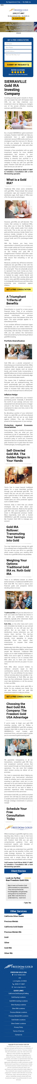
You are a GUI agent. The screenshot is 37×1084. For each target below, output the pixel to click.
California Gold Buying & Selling (19, 993)
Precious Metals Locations (18, 1012)
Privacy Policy (18, 1027)
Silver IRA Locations (18, 1008)
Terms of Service (18, 1031)
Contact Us (18, 1035)
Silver (6, 942)
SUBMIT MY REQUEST (17, 65)
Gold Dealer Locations (18, 1020)
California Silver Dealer (14, 916)
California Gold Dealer (13, 927)
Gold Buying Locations (18, 997)
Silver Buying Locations (18, 1005)
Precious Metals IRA (12, 932)
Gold (6, 937)
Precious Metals (11, 921)
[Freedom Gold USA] (18, 964)
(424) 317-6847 (18, 13)
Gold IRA (8, 948)
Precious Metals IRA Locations (18, 1016)
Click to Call (19, 18)
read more (22, 898)
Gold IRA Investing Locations (18, 1001)
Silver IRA (8, 953)
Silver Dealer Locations (18, 1023)
